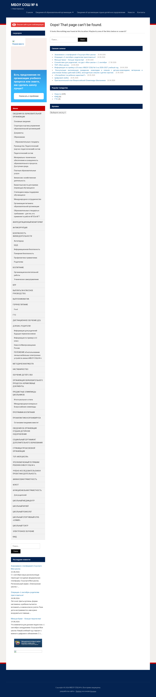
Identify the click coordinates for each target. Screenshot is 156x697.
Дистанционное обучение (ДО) (27, 320)
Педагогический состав (23, 153)
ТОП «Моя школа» (61, 65)
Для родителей (20, 495)
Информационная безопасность (27, 249)
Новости (131, 12)
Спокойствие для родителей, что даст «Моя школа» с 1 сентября (80, 62)
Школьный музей (21, 506)
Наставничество (20, 369)
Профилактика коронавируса (27, 418)
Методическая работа (23, 364)
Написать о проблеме (29, 96)
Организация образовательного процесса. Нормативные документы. (28, 383)
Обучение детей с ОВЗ (23, 375)
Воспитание (18, 267)
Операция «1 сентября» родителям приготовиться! (75, 57)
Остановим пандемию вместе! (26, 423)
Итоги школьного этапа (23, 400)
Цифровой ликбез (61, 78)
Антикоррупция (20, 227)
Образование (19, 137)
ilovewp (93, 691)
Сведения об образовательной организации (53, 12)
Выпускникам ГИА (21, 299)
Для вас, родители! (22, 326)
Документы (18, 133)
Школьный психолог (22, 512)
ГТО (56, 99)
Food (16, 309)
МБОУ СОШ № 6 (24, 5)
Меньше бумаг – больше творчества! (69, 60)
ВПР (14, 285)
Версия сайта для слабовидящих (30, 24)
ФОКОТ (16, 485)
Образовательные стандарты (27, 142)
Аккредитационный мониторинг (28, 222)
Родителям (18, 262)
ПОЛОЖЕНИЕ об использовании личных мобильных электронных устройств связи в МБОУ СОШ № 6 (27, 355)
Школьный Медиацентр (24, 501)
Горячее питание (20, 304)
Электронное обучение (23, 531)
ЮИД (56, 97)
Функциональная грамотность (27, 490)
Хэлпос (79, 691)
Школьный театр (20, 526)
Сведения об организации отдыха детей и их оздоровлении (101, 12)
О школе (29, 12)
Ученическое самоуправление (26, 279)
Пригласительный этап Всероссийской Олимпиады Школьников (80, 80)
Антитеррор (19, 241)
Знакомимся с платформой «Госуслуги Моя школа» (75, 55)
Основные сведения (22, 121)
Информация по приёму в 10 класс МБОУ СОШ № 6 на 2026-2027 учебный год (86, 67)
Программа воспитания (24, 412)
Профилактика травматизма (25, 258)
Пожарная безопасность (24, 253)
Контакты (141, 12)
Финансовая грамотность (25, 479)
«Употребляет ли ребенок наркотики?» (70, 75)
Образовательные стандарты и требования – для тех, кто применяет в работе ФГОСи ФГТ (27, 213)
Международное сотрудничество (27, 199)
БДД (16, 245)
